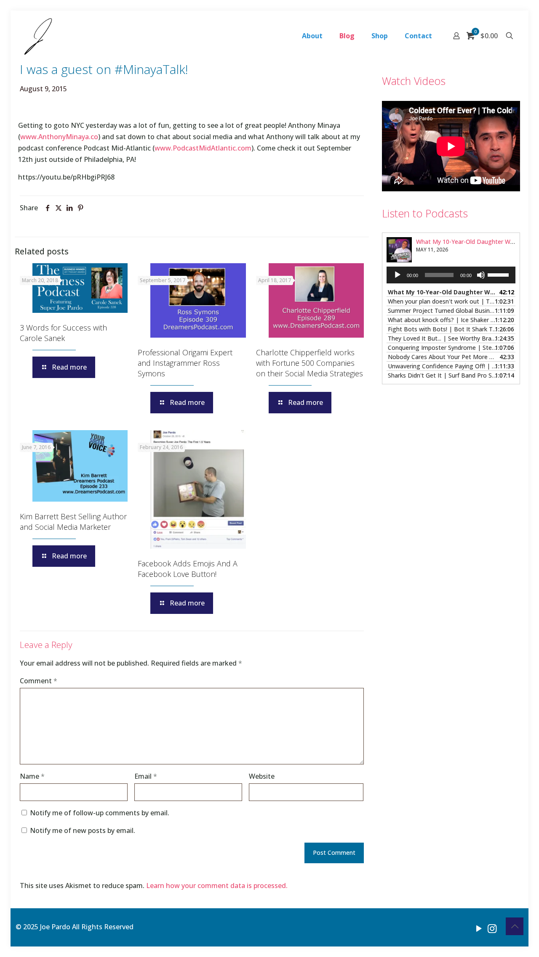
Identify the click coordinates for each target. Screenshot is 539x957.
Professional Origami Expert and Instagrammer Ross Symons (185, 362)
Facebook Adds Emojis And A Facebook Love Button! (187, 568)
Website (262, 776)
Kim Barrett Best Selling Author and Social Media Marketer (73, 521)
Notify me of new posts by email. (82, 830)
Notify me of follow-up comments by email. (99, 812)
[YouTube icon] (479, 928)
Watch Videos (414, 81)
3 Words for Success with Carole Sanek (63, 333)
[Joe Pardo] (38, 36)
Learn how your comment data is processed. (217, 885)
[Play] (397, 275)
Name (32, 776)
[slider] (499, 274)
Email (145, 776)
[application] (451, 275)
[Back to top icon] (514, 926)
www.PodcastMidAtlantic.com (203, 148)
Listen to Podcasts (425, 213)
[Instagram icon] (492, 928)
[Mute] (481, 275)
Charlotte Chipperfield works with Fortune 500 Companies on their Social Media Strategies (309, 362)
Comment (38, 680)
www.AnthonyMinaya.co (59, 136)
